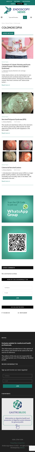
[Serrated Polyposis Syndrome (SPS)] (17, 103)
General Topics (9, 23)
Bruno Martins (7, 122)
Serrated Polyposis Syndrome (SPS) (14, 119)
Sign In (13, 3)
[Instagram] (26, 4)
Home (3, 23)
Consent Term (21, 443)
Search (25, 17)
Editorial (17, 1)
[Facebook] (24, 4)
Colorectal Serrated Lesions (11, 167)
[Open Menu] (31, 17)
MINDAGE (22, 447)
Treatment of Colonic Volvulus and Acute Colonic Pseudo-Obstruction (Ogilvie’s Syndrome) (16, 66)
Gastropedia (26, 1)
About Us (9, 1)
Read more (5, 85)
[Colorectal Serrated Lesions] (17, 151)
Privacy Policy (13, 443)
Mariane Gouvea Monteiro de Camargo (14, 71)
